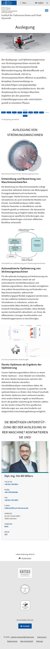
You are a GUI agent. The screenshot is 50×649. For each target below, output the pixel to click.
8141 (6, 526)
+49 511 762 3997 (11, 500)
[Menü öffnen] (47, 11)
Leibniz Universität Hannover (22, 637)
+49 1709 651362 (11, 492)
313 (5, 534)
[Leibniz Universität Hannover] (9, 3)
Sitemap (39, 641)
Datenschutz (12, 641)
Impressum (41, 637)
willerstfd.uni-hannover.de (16, 508)
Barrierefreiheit (26, 641)
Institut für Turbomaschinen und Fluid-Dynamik (21, 17)
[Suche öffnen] (47, 3)
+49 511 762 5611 (11, 484)
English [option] (40, 3)
